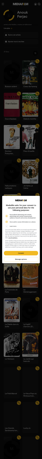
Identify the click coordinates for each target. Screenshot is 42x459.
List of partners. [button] (13, 238)
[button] (21, 226)
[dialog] (21, 229)
